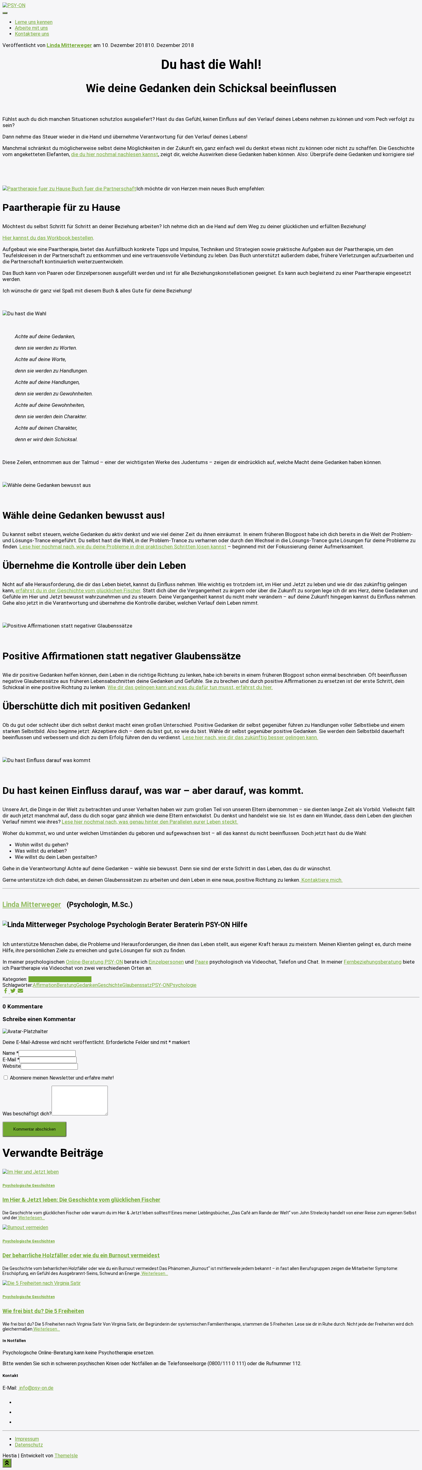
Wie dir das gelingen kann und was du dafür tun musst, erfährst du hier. (190, 687)
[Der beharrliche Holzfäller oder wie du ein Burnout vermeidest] (25, 1227)
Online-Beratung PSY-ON (94, 962)
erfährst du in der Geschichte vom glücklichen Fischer (77, 590)
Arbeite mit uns (31, 28)
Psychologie (183, 985)
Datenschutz (29, 1445)
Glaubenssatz (137, 985)
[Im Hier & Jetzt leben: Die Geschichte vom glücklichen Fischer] (30, 1172)
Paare (201, 962)
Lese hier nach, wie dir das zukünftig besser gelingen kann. (250, 737)
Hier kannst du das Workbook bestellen (47, 238)
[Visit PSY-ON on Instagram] (19, 1402)
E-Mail (10, 1060)
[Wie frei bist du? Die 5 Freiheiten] (41, 1283)
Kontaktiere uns (32, 34)
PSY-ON (161, 985)
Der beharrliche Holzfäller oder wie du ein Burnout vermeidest (81, 1255)
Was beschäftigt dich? (27, 1114)
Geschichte (110, 985)
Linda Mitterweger (31, 905)
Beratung (66, 985)
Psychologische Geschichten (59, 979)
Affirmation (45, 985)
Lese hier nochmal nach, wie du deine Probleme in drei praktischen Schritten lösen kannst (122, 546)
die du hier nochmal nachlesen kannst (114, 154)
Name (10, 1053)
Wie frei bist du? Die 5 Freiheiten (43, 1311)
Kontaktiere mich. (321, 880)
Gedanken (87, 985)
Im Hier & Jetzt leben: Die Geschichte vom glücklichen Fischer (81, 1199)
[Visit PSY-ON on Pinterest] (19, 1412)
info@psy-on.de (35, 1388)
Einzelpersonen (166, 962)
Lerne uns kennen (34, 22)
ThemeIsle (66, 1456)
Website (11, 1066)
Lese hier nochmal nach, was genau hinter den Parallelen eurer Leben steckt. (150, 822)
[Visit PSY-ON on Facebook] (19, 1422)
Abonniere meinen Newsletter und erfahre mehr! (61, 1078)
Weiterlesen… (31, 1217)
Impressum (27, 1439)
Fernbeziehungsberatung (373, 962)
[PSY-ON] (13, 5)
